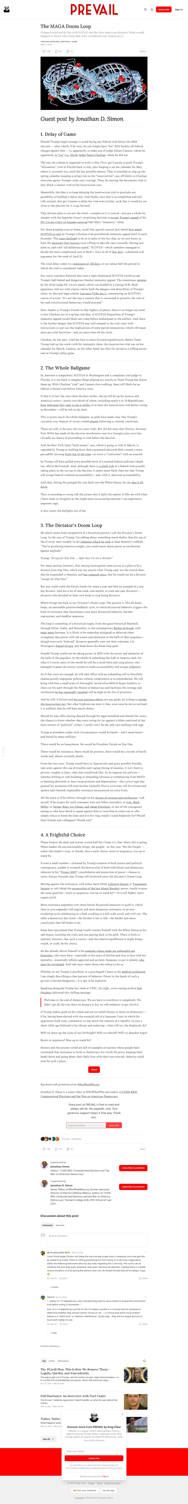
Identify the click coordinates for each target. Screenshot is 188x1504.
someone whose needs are (101, 951)
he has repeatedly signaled (71, 692)
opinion (141, 280)
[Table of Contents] (3, 752)
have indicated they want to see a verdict (65, 405)
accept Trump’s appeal (125, 218)
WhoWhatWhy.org (88, 1084)
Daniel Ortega (64, 646)
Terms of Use (108, 1465)
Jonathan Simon (48, 42)
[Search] (145, 9)
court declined (68, 238)
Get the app (108, 1490)
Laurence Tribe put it (93, 294)
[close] (122, 1414)
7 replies (54, 1287)
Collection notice (112, 1483)
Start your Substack (86, 1490)
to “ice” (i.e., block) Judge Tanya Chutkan (79, 155)
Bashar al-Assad (123, 628)
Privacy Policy (116, 1468)
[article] (94, 1378)
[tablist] (53, 1225)
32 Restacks (76, 1139)
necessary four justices (66, 243)
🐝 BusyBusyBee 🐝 (57, 1252)
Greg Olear (58, 1384)
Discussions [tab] (63, 1361)
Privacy (91, 1483)
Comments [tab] (47, 1225)
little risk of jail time (78, 454)
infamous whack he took (95, 542)
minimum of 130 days (86, 264)
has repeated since (94, 575)
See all (46, 1438)
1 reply (53, 1333)
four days (117, 252)
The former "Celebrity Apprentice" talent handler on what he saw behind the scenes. (79, 1401)
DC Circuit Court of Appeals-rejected (64, 222)
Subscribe (163, 9)
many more (47, 633)
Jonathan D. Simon (68, 42)
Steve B (50, 1296)
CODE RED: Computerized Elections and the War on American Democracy (89, 1094)
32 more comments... (51, 1346)
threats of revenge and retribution (116, 798)
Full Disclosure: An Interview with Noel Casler (73, 1396)
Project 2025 (68, 872)
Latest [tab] (52, 1361)
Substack (79, 1497)
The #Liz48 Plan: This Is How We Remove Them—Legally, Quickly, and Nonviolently (75, 1371)
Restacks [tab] (60, 1225)
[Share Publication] (152, 9)
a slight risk (106, 466)
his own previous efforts (88, 699)
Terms (99, 1483)
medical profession (133, 972)
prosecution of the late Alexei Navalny (95, 888)
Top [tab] (44, 1361)
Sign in (179, 9)
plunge (94, 421)
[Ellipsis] (146, 1252)
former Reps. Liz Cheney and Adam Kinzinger (81, 807)
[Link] (36, 118)
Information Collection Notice (93, 1468)
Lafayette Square (118, 884)
